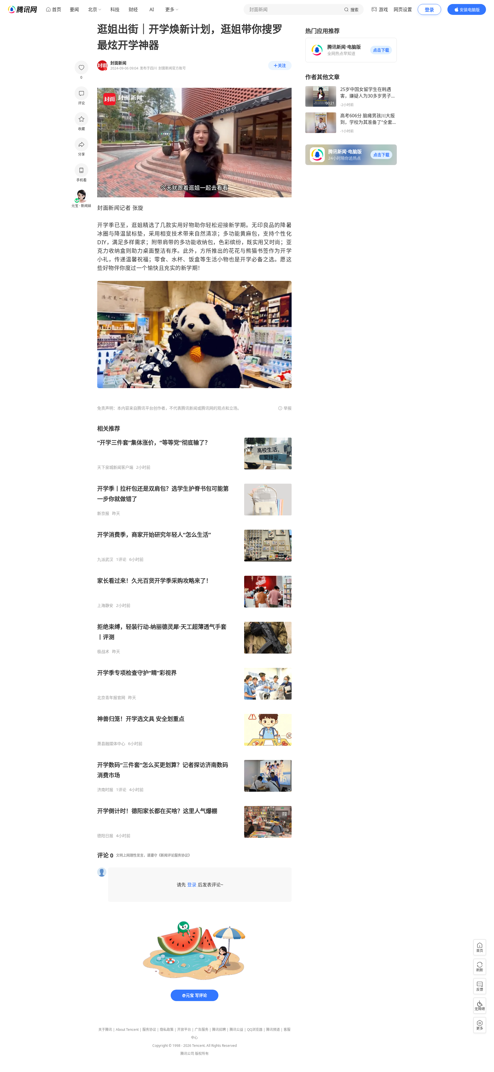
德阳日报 (105, 836)
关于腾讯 (105, 1029)
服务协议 (149, 1029)
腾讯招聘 (219, 1029)
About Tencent (127, 1029)
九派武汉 (105, 559)
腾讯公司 (187, 1053)
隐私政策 (167, 1029)
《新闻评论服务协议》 (174, 855)
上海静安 (105, 606)
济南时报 (105, 790)
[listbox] (194, 631)
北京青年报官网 (111, 698)
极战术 (103, 652)
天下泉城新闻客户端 (115, 467)
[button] (381, 50)
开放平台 (184, 1029)
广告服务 (201, 1029)
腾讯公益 (236, 1029)
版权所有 (202, 1053)
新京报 (103, 513)
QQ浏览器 (254, 1029)
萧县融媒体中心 (111, 744)
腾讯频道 (273, 1029)
